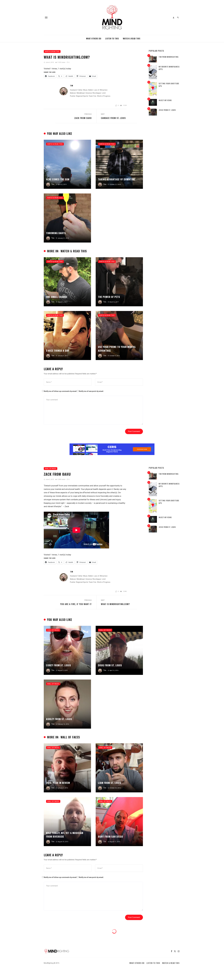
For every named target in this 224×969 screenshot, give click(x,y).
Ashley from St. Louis (59, 719)
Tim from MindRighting (168, 56)
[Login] (173, 17)
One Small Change (56, 297)
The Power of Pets (109, 297)
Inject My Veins (165, 100)
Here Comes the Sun (57, 179)
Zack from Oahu (83, 118)
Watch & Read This (131, 38)
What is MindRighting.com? (115, 604)
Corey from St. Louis (58, 665)
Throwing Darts (56, 233)
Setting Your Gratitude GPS (169, 84)
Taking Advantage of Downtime (116, 179)
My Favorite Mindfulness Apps (169, 68)
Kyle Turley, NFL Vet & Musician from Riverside (64, 834)
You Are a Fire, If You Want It (76, 604)
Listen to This (112, 38)
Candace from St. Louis (113, 118)
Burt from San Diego (110, 836)
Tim (71, 85)
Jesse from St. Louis (167, 110)
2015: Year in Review (58, 783)
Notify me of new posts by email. (91, 391)
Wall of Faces (50, 468)
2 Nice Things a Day (57, 350)
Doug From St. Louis (110, 665)
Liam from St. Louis (109, 783)
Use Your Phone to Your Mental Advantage (117, 348)
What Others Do (93, 38)
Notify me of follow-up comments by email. (60, 391)
